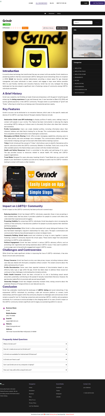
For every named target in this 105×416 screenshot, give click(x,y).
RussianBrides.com (81, 89)
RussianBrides (79, 86)
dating (77, 80)
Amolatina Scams (80, 74)
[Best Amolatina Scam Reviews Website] (10, 6)
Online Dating (79, 83)
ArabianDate (79, 77)
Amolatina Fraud (80, 71)
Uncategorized (79, 92)
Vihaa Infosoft (70, 414)
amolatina (78, 68)
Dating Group (54, 414)
